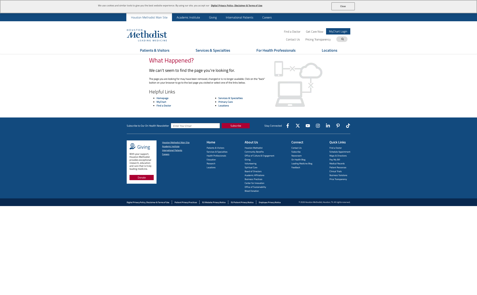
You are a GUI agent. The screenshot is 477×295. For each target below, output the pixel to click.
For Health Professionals (276, 50)
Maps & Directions (338, 155)
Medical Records (337, 163)
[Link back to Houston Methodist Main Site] (152, 35)
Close (343, 6)
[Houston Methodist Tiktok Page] (348, 125)
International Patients (239, 17)
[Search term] (342, 39)
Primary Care (225, 102)
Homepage (162, 98)
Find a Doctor (292, 31)
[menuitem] (149, 17)
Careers (267, 17)
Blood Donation (252, 191)
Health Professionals (216, 155)
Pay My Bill (334, 159)
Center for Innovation (254, 183)
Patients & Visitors (154, 50)
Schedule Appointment (339, 151)
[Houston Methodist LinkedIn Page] (328, 125)
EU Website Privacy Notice (214, 202)
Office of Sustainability (255, 187)
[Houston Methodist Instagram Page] (318, 125)
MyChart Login (338, 31)
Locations (329, 50)
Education (211, 159)
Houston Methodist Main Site (149, 17)
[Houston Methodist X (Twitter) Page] (298, 125)
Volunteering (250, 163)
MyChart (161, 102)
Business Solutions (338, 175)
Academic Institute (188, 17)
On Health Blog (298, 159)
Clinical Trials (335, 171)
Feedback (295, 167)
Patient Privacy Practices (186, 202)
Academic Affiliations (254, 175)
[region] (238, 6)
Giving (213, 17)
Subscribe (235, 126)
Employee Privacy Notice (270, 202)
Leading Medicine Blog (301, 163)
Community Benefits (254, 151)
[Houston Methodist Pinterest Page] (338, 125)
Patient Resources (337, 167)
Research (211, 163)
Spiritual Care (251, 167)
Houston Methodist (254, 148)
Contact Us (296, 148)
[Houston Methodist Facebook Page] (287, 125)
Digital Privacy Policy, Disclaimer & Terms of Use (148, 202)
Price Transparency (338, 179)
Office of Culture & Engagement (259, 155)
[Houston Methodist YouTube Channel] (308, 125)
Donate (142, 177)
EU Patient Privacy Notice (242, 202)
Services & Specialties (213, 50)
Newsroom (296, 155)
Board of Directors (253, 171)
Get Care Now (314, 31)
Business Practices (253, 179)
